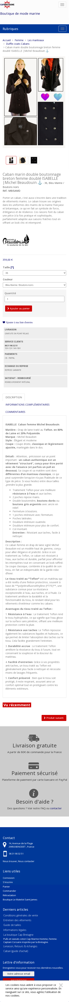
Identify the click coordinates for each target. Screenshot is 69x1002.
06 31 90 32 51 (16, 853)
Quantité (10, 293)
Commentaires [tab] (15, 411)
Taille (8, 267)
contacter (56, 808)
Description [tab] (13, 397)
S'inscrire (8, 882)
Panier (6, 886)
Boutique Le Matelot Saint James (20, 899)
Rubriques (10, 29)
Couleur (8, 279)
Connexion (9, 877)
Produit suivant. (55, 718)
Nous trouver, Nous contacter (18, 861)
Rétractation (9, 895)
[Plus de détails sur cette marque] (16, 239)
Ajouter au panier (19, 308)
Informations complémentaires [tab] (27, 404)
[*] (12, 267)
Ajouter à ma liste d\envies (19, 322)
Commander (9, 890)
